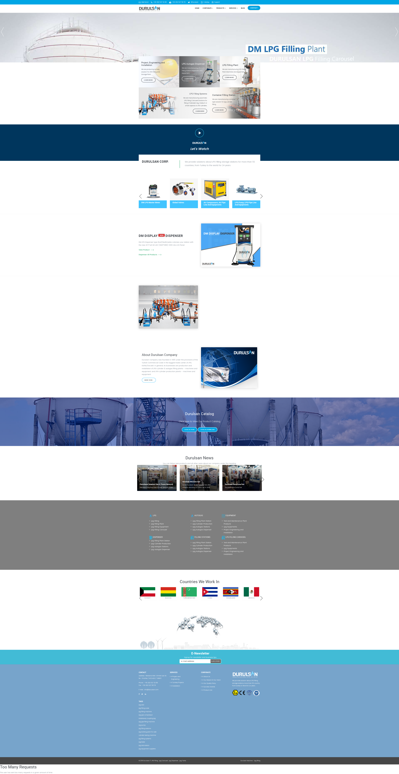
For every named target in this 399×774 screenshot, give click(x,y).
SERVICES (233, 8)
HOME (197, 8)
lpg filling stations (145, 728)
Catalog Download (207, 429)
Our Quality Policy (209, 683)
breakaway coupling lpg (147, 718)
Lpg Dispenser (173, 760)
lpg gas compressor (146, 715)
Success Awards (209, 687)
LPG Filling (155, 760)
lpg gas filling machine (147, 722)
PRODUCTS (220, 8)
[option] (199, 31)
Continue (209, 309)
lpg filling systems (145, 738)
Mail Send (145, 2)
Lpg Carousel (163, 760)
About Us (206, 676)
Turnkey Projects (178, 682)
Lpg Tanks (182, 760)
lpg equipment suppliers (147, 749)
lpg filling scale (144, 708)
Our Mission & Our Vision (212, 680)
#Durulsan (194, 2)
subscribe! (215, 661)
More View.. (149, 380)
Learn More (229, 77)
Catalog (206, 2)
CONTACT (254, 8)
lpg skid (141, 705)
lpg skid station (144, 745)
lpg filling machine (145, 711)
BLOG (243, 8)
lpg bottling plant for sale (147, 732)
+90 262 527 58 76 (178, 2)
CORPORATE (207, 8)
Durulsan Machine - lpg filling (250, 760)
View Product (144, 250)
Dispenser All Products (148, 255)
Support (217, 2)
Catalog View (189, 429)
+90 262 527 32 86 (160, 2)
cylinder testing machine (147, 735)
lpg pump (142, 725)
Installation (176, 686)
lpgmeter (142, 742)
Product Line (207, 690)
